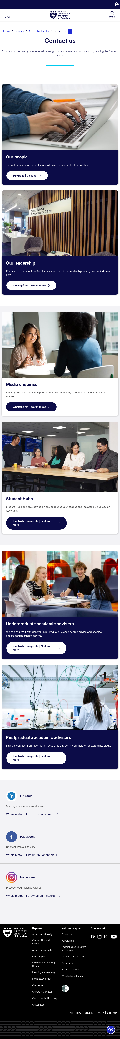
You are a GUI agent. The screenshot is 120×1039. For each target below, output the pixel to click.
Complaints (67, 963)
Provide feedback (70, 969)
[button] (117, 4)
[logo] (60, 14)
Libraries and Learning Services (43, 964)
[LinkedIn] (100, 937)
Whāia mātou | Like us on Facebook (30, 855)
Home (6, 31)
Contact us (67, 934)
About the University (42, 934)
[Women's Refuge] (65, 991)
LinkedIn (26, 796)
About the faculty (39, 31)
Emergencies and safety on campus (74, 948)
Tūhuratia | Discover (25, 175)
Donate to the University (74, 956)
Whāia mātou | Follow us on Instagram (32, 895)
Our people (17, 157)
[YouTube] (114, 937)
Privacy (100, 1013)
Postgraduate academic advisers (38, 737)
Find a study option (41, 978)
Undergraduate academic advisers (40, 623)
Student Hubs (19, 498)
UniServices (38, 1004)
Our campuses (39, 956)
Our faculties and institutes (41, 942)
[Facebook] (93, 937)
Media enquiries (22, 384)
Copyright (89, 1013)
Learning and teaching (43, 972)
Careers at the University (44, 998)
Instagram (27, 877)
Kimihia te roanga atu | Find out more (32, 523)
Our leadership (20, 263)
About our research (42, 950)
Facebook (27, 837)
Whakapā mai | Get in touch (29, 285)
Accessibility (75, 1013)
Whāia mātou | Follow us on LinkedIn (31, 814)
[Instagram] (106, 937)
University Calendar (42, 991)
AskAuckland (68, 940)
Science (19, 31)
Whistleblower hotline (72, 976)
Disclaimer (112, 1013)
